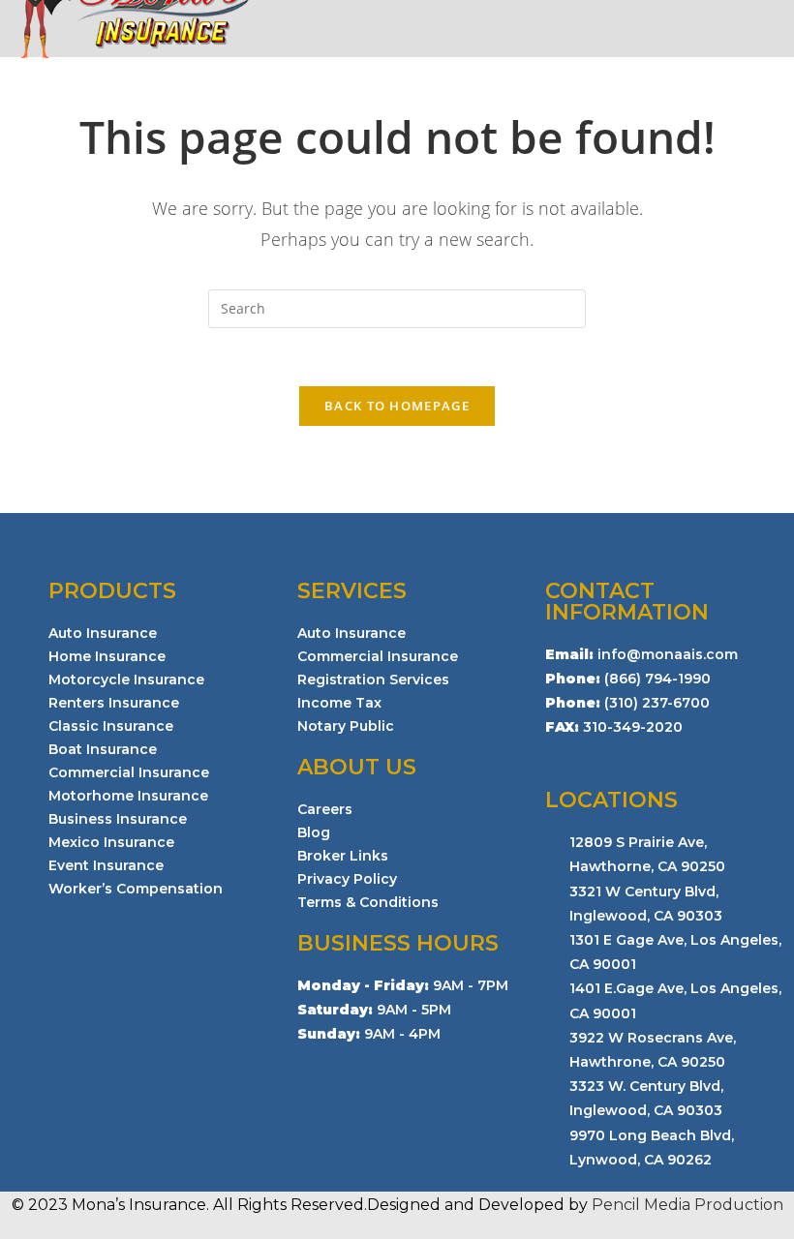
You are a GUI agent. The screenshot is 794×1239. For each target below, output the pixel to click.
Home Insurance (107, 656)
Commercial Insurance (128, 772)
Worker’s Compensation (135, 888)
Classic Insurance (110, 726)
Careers (324, 809)
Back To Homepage (397, 405)
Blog (313, 832)
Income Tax (339, 702)
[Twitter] (618, 755)
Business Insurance (117, 819)
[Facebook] (586, 755)
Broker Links (342, 855)
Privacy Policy (347, 879)
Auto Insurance (102, 633)
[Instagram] (554, 755)
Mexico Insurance (111, 842)
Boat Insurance (102, 749)
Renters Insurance (113, 702)
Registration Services (373, 679)
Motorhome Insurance (128, 795)
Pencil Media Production (687, 1204)
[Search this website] (397, 306)
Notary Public (345, 726)
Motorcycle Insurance (126, 679)
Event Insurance (106, 865)
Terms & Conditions (368, 902)
